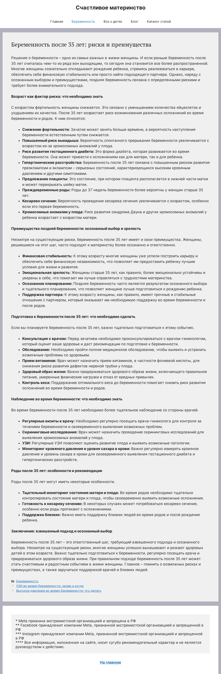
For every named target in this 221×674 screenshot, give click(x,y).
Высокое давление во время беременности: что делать (58, 590)
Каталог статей (159, 21)
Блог (134, 21)
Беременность (83, 21)
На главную (110, 662)
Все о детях (113, 21)
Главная (56, 21)
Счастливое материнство (110, 7)
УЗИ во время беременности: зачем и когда (50, 586)
